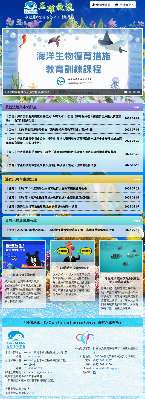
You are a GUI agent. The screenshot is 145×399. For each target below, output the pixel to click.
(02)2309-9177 (102, 360)
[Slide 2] (130, 92)
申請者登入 (127, 5)
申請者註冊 (103, 5)
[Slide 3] (134, 92)
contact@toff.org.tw (105, 368)
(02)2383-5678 (33, 368)
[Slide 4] (138, 92)
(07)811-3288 (32, 356)
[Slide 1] (125, 92)
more (136, 107)
